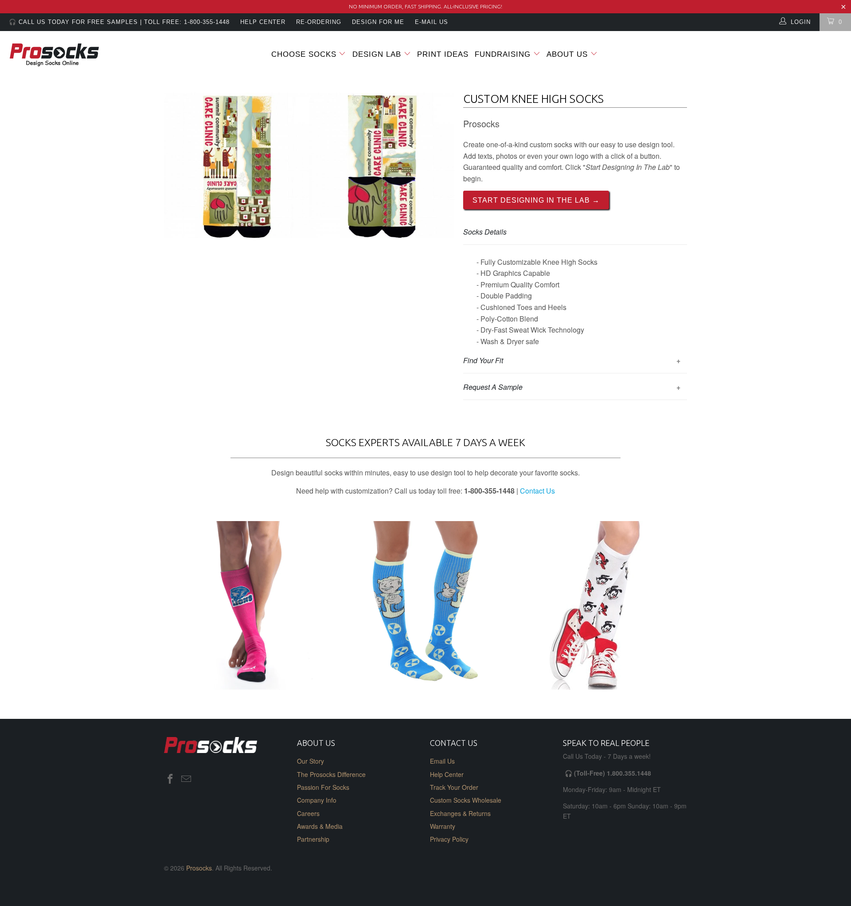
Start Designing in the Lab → (536, 200)
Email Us (442, 761)
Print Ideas (442, 54)
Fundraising (503, 54)
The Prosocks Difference (331, 774)
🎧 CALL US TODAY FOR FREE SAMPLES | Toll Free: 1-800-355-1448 (119, 22)
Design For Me (378, 22)
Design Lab (378, 54)
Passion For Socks (323, 787)
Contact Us (537, 491)
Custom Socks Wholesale (465, 800)
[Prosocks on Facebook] (170, 779)
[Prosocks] (72, 55)
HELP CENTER (262, 22)
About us (568, 54)
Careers (308, 813)
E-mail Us (431, 22)
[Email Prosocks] (186, 779)
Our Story (310, 761)
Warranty (442, 826)
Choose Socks (303, 54)
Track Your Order (454, 787)
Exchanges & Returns (460, 813)
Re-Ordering (318, 22)
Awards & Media (320, 826)
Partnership (313, 839)
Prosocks (199, 867)
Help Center (447, 774)
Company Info (316, 800)
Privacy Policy (449, 839)
